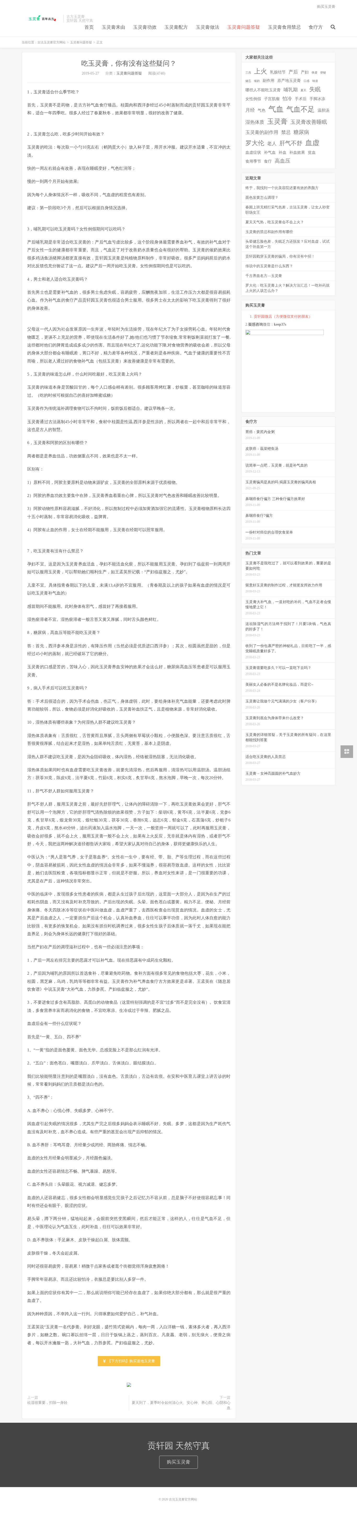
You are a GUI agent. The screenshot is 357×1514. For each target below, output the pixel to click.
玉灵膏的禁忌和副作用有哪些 (269, 232)
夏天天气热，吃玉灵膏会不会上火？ (274, 222)
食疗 (268, 161)
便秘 (323, 72)
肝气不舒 (290, 143)
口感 (306, 81)
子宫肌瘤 (272, 99)
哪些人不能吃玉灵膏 (263, 90)
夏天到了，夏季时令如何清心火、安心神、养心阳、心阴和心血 (181, 1405)
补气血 (270, 152)
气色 (262, 110)
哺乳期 (291, 89)
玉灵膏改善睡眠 (308, 122)
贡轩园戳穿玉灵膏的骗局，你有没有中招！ (280, 256)
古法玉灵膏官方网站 (41, 18)
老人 (272, 143)
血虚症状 (253, 152)
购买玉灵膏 (326, 7)
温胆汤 (323, 110)
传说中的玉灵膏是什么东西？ (269, 266)
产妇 (305, 72)
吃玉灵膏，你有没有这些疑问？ (128, 63)
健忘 (248, 81)
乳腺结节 (278, 72)
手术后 (301, 99)
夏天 (303, 90)
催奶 (257, 81)
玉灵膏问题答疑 (243, 27)
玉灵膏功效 (145, 27)
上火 (260, 71)
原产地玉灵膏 (289, 80)
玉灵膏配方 (176, 27)
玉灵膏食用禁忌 (284, 27)
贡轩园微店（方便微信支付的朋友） (283, 317)
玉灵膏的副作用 (261, 132)
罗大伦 (254, 143)
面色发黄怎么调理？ (261, 198)
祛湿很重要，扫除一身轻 (47, 1403)
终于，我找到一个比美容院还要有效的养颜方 (282, 188)
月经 (250, 110)
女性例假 (253, 99)
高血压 (282, 161)
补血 (282, 152)
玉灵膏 (277, 121)
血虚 (312, 143)
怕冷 (287, 98)
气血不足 (300, 109)
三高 (248, 72)
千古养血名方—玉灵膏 (263, 276)
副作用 (268, 80)
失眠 (315, 89)
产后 (293, 72)
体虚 (314, 72)
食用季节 (253, 161)
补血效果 (297, 152)
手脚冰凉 (317, 99)
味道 (315, 81)
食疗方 (316, 27)
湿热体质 (254, 122)
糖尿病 (301, 132)
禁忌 (286, 132)
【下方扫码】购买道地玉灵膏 (130, 1361)
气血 (276, 109)
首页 (89, 27)
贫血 (312, 152)
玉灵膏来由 (113, 27)
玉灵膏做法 (207, 27)
